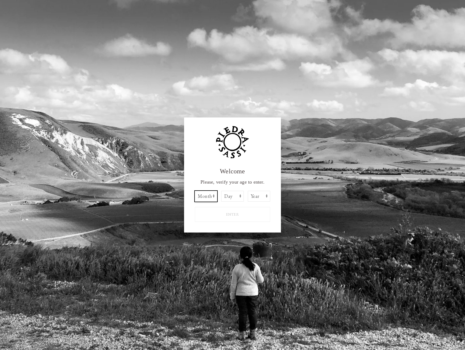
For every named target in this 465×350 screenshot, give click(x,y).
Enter (232, 214)
